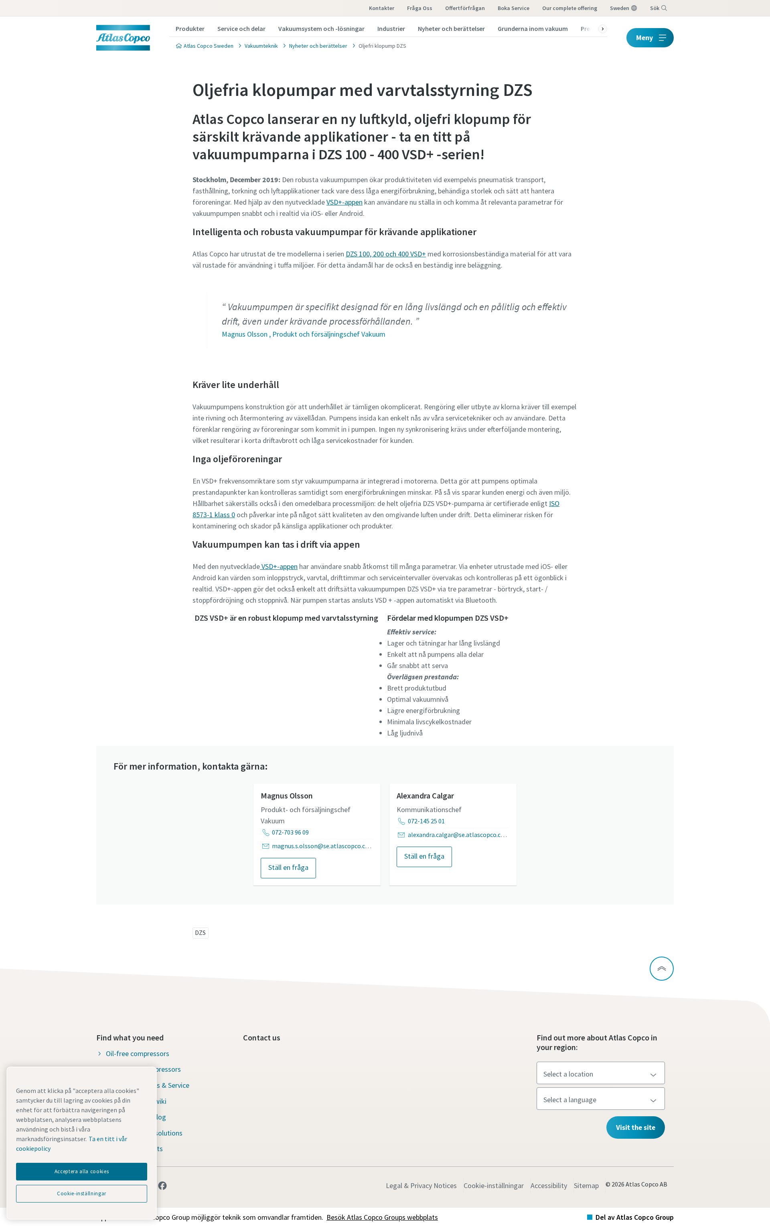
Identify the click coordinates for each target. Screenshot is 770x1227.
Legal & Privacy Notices (421, 1185)
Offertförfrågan (465, 8)
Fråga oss (419, 8)
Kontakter (381, 8)
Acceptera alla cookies (82, 1171)
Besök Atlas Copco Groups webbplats (382, 1217)
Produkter (190, 28)
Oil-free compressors (137, 1053)
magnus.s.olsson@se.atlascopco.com (323, 846)
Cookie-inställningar (494, 1185)
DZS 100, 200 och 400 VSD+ (386, 253)
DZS (200, 932)
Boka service (513, 8)
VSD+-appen (344, 202)
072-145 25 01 (426, 821)
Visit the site (635, 1127)
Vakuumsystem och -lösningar (321, 28)
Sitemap (586, 1185)
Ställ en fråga (288, 867)
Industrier (391, 28)
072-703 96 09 (290, 832)
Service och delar (241, 28)
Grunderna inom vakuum (533, 28)
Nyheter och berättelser (451, 28)
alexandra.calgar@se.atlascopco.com (459, 835)
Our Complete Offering (569, 8)
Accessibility (549, 1185)
